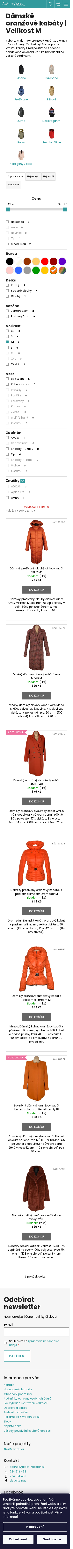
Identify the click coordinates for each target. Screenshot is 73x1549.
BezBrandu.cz (14, 1449)
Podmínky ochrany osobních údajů (27, 1399)
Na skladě (20, 222)
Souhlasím (52, 1539)
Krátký (18, 285)
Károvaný (20, 401)
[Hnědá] (27, 261)
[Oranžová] (53, 270)
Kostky (18, 406)
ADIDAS (18, 486)
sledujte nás (18, 1481)
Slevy (7, 1421)
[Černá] (10, 261)
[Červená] (45, 261)
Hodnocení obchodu (18, 1389)
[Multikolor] (62, 270)
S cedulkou (21, 244)
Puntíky (19, 395)
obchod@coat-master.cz (27, 1467)
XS (15, 331)
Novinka (19, 233)
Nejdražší (48, 176)
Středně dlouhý (24, 291)
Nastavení (35, 1526)
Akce (17, 227)
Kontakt (9, 1385)
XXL (16, 359)
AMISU (17, 498)
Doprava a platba (15, 1408)
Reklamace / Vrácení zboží (22, 1417)
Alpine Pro (20, 492)
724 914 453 (18, 1471)
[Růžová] (10, 270)
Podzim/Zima (23, 316)
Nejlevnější (33, 176)
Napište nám (12, 1426)
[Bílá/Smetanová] (18, 261)
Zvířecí (18, 412)
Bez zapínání (22, 443)
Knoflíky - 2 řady (25, 449)
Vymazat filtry (35, 507)
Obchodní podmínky (18, 1394)
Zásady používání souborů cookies (27, 1431)
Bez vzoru (20, 379)
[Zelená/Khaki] (36, 270)
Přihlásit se (17, 1356)
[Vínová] (53, 261)
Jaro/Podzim (22, 311)
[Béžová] (36, 261)
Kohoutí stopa (23, 384)
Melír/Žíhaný (22, 418)
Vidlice (18, 465)
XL (15, 353)
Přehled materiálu (16, 1412)
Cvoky (18, 438)
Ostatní (19, 423)
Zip (16, 454)
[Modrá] (18, 270)
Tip (15, 238)
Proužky (19, 390)
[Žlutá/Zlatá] (45, 270)
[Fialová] (62, 261)
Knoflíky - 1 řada (24, 460)
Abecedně (13, 184)
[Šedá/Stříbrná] (27, 270)
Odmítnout (18, 1539)
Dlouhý (18, 296)
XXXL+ (18, 364)
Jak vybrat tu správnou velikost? (25, 1403)
